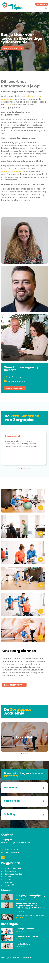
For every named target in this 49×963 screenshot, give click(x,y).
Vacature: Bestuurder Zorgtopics (29, 915)
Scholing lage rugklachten (26, 936)
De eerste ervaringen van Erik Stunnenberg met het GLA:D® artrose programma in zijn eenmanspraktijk (29, 906)
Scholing (9, 814)
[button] (46, 7)
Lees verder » (19, 899)
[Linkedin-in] (3, 857)
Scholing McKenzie (23, 944)
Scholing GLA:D (24, 736)
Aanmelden (11, 787)
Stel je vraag (12, 800)
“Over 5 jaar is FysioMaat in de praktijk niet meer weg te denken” (30, 896)
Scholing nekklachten (24, 929)
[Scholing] (43, 814)
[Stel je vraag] (43, 801)
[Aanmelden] (43, 787)
